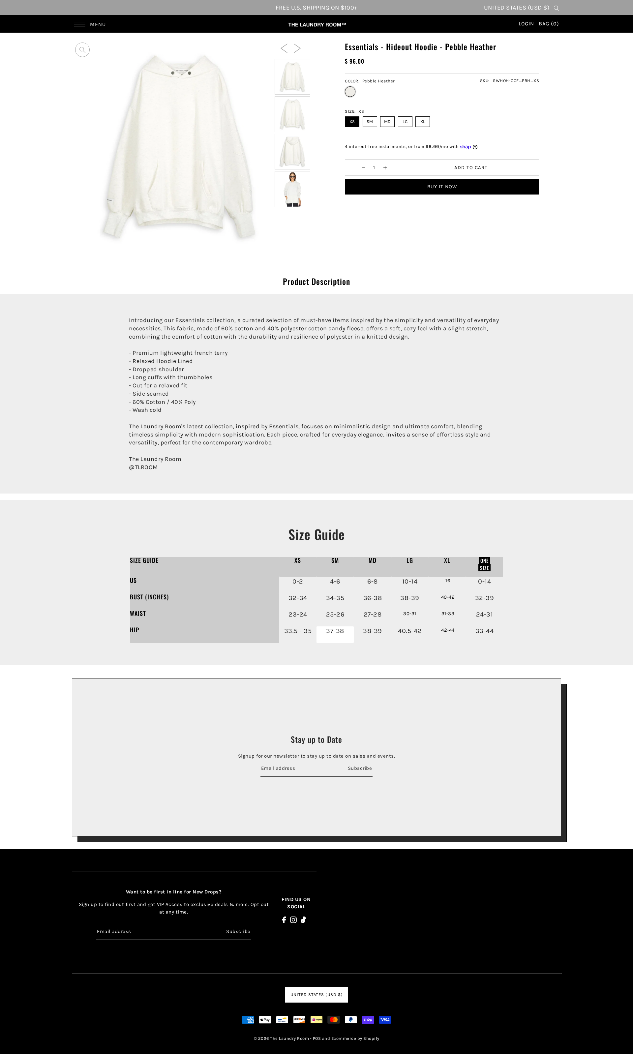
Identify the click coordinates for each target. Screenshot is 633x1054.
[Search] (556, 7)
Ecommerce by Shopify (355, 1038)
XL (422, 121)
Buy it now (442, 187)
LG (405, 121)
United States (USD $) (517, 7)
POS (317, 1038)
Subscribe (360, 768)
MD (387, 121)
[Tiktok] (303, 919)
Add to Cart (471, 167)
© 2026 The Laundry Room (281, 1038)
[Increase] (385, 167)
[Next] (297, 48)
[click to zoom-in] (82, 50)
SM (370, 121)
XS (352, 121)
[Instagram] (293, 919)
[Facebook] (284, 919)
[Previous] (284, 48)
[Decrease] (363, 167)
